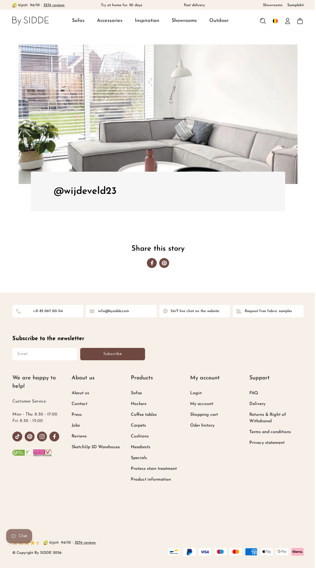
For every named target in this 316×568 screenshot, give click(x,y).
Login (196, 393)
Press (77, 414)
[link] (30, 21)
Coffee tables (144, 414)
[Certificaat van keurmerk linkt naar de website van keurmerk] (42, 452)
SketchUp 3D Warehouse (96, 447)
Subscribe (112, 354)
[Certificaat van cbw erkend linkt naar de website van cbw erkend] (21, 452)
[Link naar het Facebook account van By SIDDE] (54, 436)
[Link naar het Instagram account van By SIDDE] (42, 436)
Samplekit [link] (295, 5)
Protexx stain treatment (154, 468)
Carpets (138, 425)
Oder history (202, 425)
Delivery (257, 404)
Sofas (78, 20)
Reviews (79, 436)
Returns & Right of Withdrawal (267, 418)
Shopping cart (204, 414)
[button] (78, 21)
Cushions (140, 436)
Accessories (110, 20)
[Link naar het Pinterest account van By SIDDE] (30, 436)
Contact (79, 404)
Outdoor (219, 20)
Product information (151, 479)
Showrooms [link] (272, 5)
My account (201, 404)
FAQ (253, 393)
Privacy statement (267, 443)
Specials (139, 458)
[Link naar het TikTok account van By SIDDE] (17, 436)
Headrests (140, 447)
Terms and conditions (270, 432)
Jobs (76, 425)
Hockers (139, 404)
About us (80, 393)
